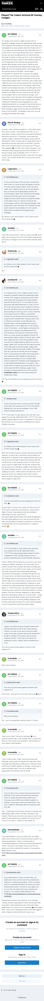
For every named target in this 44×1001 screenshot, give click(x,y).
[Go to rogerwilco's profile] (4, 170)
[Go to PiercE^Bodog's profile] (4, 123)
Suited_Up (12, 251)
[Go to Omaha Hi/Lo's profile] (4, 614)
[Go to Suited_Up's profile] (4, 252)
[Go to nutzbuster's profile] (4, 281)
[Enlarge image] (13, 148)
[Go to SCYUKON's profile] (4, 35)
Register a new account (22, 947)
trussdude (12, 658)
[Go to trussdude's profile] (4, 659)
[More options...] (40, 35)
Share (22, 976)
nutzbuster (13, 280)
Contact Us (22, 997)
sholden (11, 228)
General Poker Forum (22, 26)
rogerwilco (12, 169)
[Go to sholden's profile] (4, 229)
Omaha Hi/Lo (13, 613)
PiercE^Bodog (14, 122)
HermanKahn (13, 830)
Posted (16, 36)
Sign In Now (22, 962)
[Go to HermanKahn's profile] (4, 831)
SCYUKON (7, 24)
